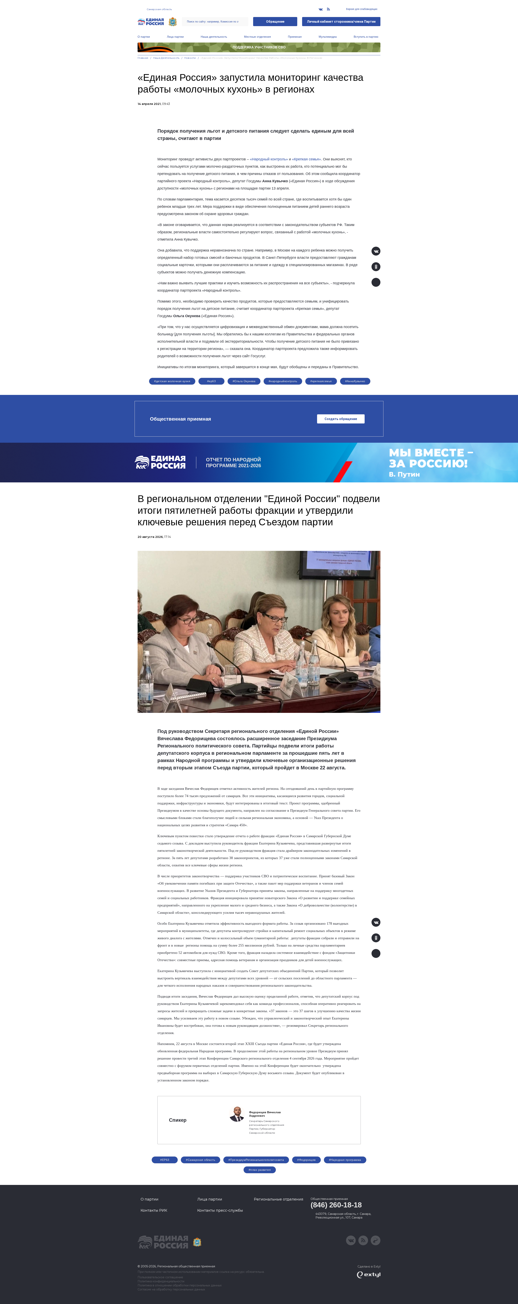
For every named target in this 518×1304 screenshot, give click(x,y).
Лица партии (175, 36)
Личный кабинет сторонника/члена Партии (341, 21)
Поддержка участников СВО (259, 47)
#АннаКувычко (355, 381)
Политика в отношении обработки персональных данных (180, 1285)
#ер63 (211, 381)
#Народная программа (345, 1159)
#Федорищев (306, 1159)
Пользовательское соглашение (160, 1277)
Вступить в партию (366, 36)
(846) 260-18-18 (336, 1205)
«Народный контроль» (269, 159)
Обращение (275, 21)
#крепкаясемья (321, 381)
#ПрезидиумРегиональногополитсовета (256, 1159)
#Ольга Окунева (244, 381)
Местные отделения (257, 36)
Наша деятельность (214, 36)
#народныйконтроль (283, 381)
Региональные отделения (278, 1199)
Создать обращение (341, 419)
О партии (144, 36)
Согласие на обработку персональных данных (171, 1289)
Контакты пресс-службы (220, 1210)
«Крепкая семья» (306, 159)
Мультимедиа (328, 36)
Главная (143, 57)
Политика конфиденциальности (161, 1281)
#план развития (260, 1169)
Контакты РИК (154, 1210)
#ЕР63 (164, 1159)
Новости (190, 57)
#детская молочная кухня (172, 381)
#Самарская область (200, 1159)
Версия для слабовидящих (361, 9)
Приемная (295, 36)
